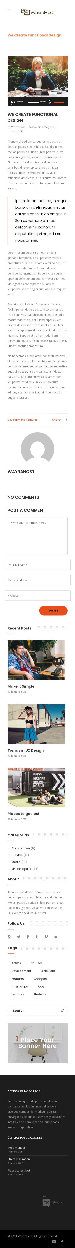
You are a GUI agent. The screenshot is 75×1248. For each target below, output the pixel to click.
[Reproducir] (13, 103)
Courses (36, 963)
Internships (20, 987)
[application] (38, 101)
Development (16, 419)
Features (31, 419)
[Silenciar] (50, 102)
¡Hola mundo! (16, 1147)
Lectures (18, 994)
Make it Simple (21, 686)
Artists (16, 963)
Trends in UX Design (26, 750)
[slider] (59, 102)
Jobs (40, 987)
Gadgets (40, 979)
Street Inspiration (19, 1159)
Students (39, 994)
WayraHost (18, 127)
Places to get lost (24, 813)
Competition (21, 848)
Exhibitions (48, 971)
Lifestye (32, 127)
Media (16, 862)
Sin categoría (46, 127)
